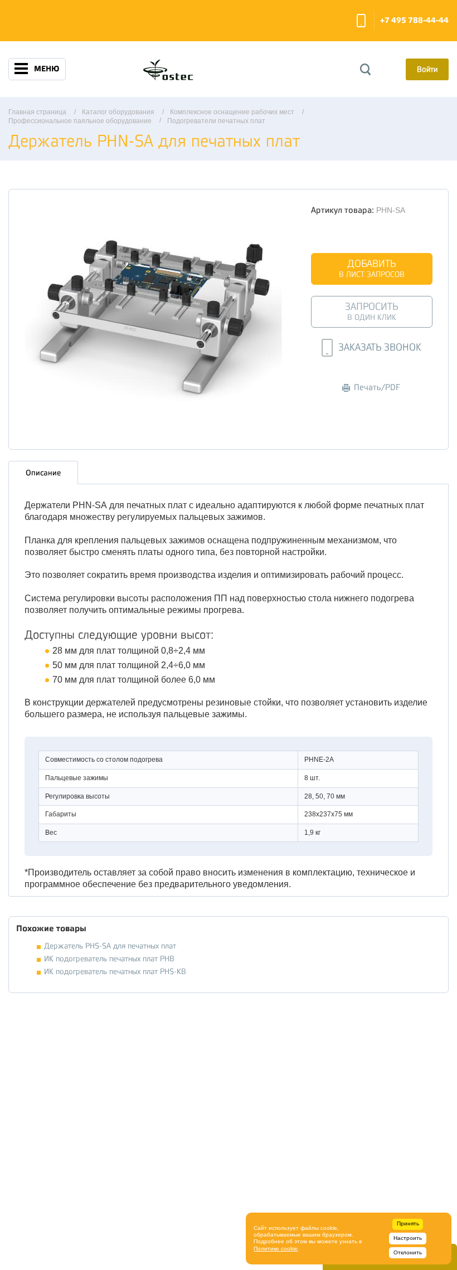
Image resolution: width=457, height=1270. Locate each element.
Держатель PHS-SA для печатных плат (110, 946)
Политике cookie (276, 1248)
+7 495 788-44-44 (414, 20)
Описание (43, 472)
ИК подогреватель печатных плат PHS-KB (115, 971)
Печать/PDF (377, 387)
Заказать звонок (361, 20)
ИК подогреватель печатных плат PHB (109, 959)
